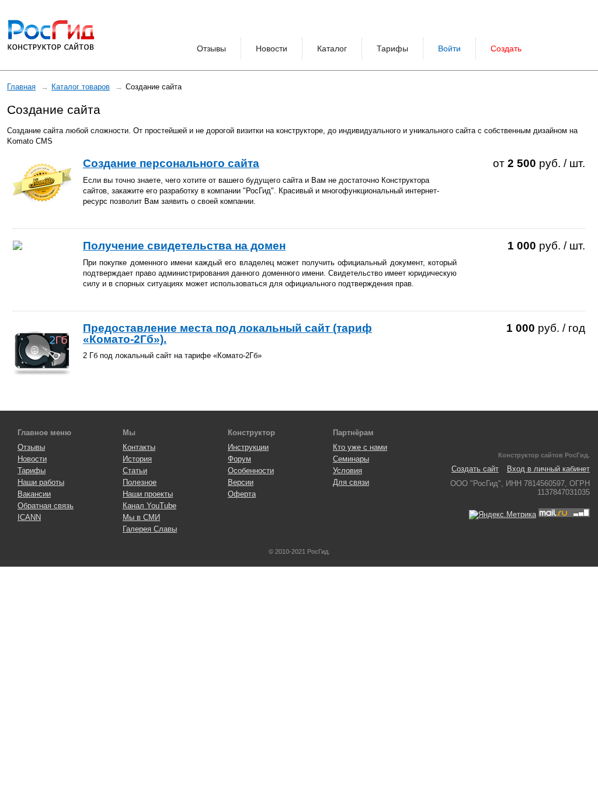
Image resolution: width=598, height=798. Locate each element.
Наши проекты (148, 494)
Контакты (139, 447)
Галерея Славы (150, 529)
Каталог (332, 48)
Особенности (251, 470)
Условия (347, 470)
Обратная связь (46, 505)
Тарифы (392, 48)
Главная (21, 86)
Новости (271, 48)
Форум (239, 458)
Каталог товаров (80, 86)
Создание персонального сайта (171, 163)
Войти (449, 48)
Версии (240, 482)
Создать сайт (475, 468)
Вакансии (34, 494)
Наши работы (41, 482)
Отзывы (211, 48)
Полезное (140, 482)
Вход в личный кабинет (548, 468)
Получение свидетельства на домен (184, 246)
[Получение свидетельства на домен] (42, 245)
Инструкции (248, 447)
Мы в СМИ (141, 517)
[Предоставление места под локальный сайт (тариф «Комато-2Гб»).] (42, 352)
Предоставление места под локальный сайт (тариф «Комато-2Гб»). (227, 333)
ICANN (29, 517)
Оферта (242, 494)
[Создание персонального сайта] (42, 187)
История (137, 458)
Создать (506, 48)
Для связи (351, 482)
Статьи (135, 470)
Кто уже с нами (360, 447)
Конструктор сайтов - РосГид (51, 35)
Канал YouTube (149, 505)
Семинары (351, 458)
